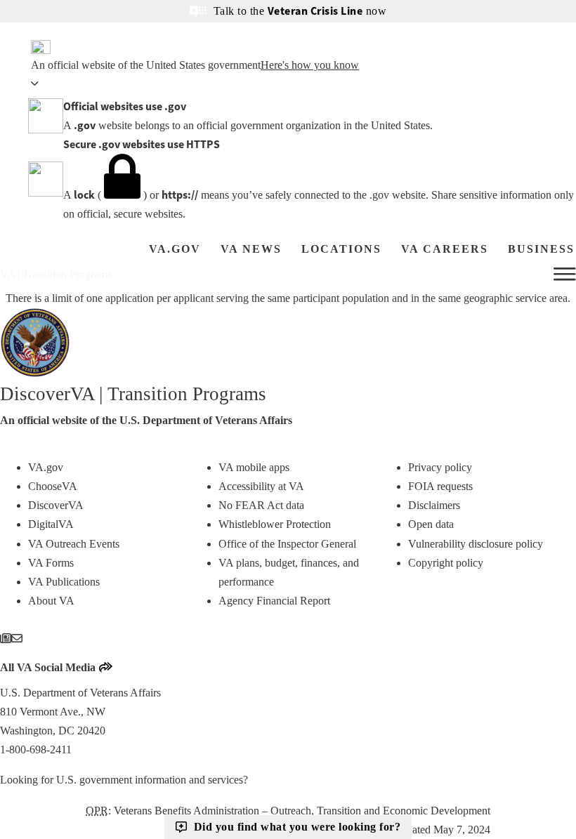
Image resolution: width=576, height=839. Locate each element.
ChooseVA (52, 486)
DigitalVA (51, 524)
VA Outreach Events (73, 544)
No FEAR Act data (261, 505)
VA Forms (51, 563)
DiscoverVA (56, 505)
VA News (251, 249)
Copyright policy (445, 563)
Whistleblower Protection (274, 524)
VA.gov (175, 249)
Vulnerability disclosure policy (475, 544)
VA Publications (64, 582)
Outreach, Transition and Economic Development (380, 811)
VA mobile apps (253, 467)
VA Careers (444, 249)
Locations (341, 249)
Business (541, 249)
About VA (51, 601)
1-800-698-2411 (36, 749)
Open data (431, 524)
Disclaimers (434, 505)
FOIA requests (440, 486)
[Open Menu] (565, 274)
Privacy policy (440, 467)
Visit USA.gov (284, 780)
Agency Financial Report (274, 601)
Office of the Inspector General (287, 544)
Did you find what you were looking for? (297, 827)
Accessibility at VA (261, 486)
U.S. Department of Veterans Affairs (205, 420)
